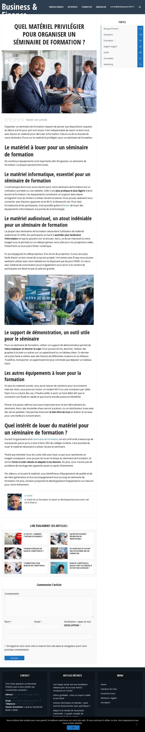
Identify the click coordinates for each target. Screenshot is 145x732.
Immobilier (101, 7)
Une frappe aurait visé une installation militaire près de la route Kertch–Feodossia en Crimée (70, 687)
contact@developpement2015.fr (122, 7)
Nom (8, 621)
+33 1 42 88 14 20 (25, 703)
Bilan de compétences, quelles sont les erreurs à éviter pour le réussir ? (81, 565)
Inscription (105, 702)
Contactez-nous (108, 693)
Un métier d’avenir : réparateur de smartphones (78, 536)
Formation (87, 7)
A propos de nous (109, 689)
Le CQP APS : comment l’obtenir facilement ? (33, 535)
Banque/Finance (56, 7)
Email (38, 621)
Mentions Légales (109, 698)
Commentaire (12, 593)
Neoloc (66, 205)
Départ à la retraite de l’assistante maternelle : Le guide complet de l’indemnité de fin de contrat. (68, 713)
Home (103, 684)
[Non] (136, 724)
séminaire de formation (45, 439)
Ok (73, 727)
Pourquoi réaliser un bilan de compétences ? (33, 549)
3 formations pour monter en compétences (34, 564)
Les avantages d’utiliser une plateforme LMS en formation (80, 551)
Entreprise (72, 7)
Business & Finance (19, 10)
